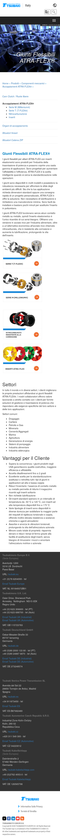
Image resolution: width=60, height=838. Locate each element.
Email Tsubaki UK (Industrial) (17, 617)
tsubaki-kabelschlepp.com (21, 769)
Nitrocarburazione (18, 113)
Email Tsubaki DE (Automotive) (18, 661)
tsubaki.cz (13, 731)
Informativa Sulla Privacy (32, 806)
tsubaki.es (13, 696)
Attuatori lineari (10, 132)
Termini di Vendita (28, 811)
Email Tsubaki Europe (13, 583)
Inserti (12, 117)
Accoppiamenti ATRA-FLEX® (17, 86)
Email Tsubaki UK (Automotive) (18, 620)
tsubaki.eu (13, 574)
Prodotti (15, 83)
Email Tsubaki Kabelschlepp (16, 779)
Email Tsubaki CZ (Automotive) (18, 741)
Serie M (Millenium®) (19, 107)
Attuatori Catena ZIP (12, 140)
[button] (47, 12)
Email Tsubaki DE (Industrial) (17, 658)
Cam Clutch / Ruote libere (15, 96)
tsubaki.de (13, 645)
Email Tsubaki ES (11, 706)
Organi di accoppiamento (15, 125)
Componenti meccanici (32, 83)
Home (5, 83)
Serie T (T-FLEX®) (18, 110)
